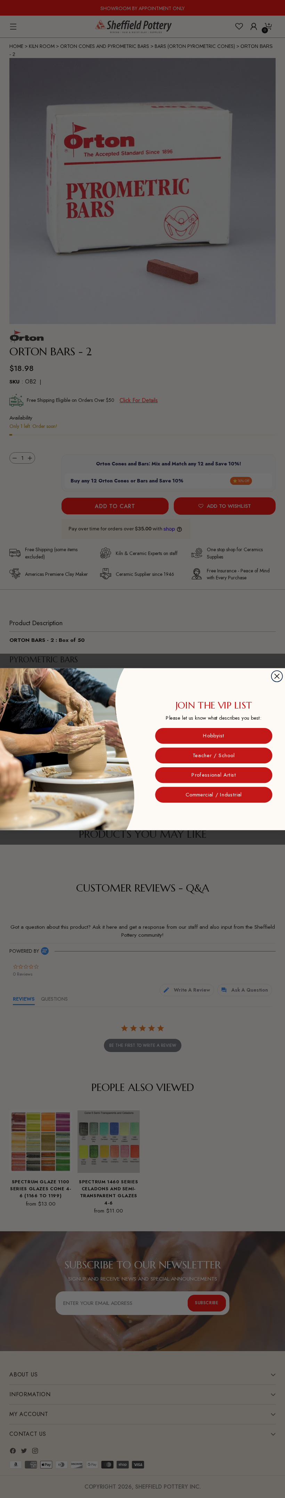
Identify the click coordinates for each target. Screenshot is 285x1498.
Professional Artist (214, 774)
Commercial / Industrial (214, 794)
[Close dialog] (277, 676)
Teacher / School (214, 755)
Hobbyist (214, 735)
